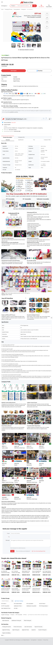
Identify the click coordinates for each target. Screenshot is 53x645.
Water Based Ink (5, 620)
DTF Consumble (29, 603)
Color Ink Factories (28, 626)
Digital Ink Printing (6, 629)
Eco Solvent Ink (29, 9)
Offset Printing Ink (27, 620)
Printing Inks (23, 9)
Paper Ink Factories (38, 626)
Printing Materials (17, 9)
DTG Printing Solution (43, 606)
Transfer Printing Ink (42, 629)
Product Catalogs (19, 601)
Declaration (40, 639)
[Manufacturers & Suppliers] (26, 2)
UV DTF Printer (42, 603)
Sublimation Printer (18, 606)
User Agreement (34, 639)
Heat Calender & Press (5, 608)
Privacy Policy (45, 639)
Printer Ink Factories (18, 626)
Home (2, 9)
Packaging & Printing (8, 9)
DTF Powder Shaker (18, 603)
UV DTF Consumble (5, 606)
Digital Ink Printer (25, 629)
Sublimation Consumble (31, 606)
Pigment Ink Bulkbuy (6, 633)
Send (12, 551)
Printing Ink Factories (6, 626)
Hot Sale (15, 608)
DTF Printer (3, 603)
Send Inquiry (14, 70)
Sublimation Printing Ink (16, 620)
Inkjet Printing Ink (15, 629)
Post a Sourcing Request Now (38, 551)
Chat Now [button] (40, 70)
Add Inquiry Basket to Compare (27, 49)
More (2, 635)
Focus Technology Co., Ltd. (18, 639)
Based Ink (34, 629)
